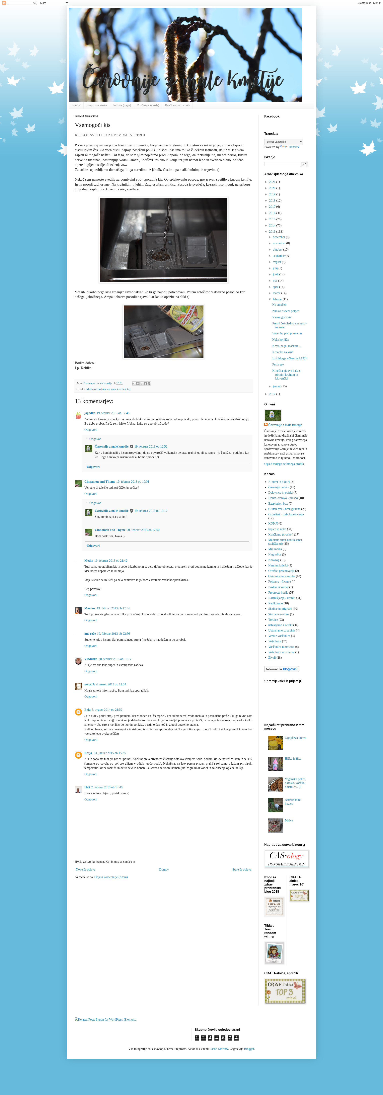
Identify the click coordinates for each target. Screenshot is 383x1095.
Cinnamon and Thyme (99, 481)
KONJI (273, 523)
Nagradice (274, 554)
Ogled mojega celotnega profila (284, 463)
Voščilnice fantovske (281, 646)
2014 (272, 225)
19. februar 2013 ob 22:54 (113, 608)
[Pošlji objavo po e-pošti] (134, 383)
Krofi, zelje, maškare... (286, 346)
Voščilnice (274, 641)
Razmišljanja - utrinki (281, 598)
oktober (278, 249)
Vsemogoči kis (281, 317)
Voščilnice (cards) (148, 105)
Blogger (249, 1049)
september (279, 255)
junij (276, 274)
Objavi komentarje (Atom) (111, 877)
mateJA (89, 684)
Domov (76, 105)
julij (275, 268)
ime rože (90, 633)
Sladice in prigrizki (280, 608)
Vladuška (90, 659)
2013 (272, 231)
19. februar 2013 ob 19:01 (132, 481)
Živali (272, 657)
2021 (272, 182)
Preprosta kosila (97, 105)
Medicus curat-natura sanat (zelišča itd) (108, 389)
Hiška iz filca (293, 758)
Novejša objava (85, 869)
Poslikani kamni (278, 587)
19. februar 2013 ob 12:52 (150, 446)
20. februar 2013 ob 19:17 (115, 659)
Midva (289, 820)
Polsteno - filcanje (279, 581)
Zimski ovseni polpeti (285, 311)
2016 (272, 213)
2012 (272, 394)
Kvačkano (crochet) (177, 105)
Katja (88, 753)
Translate (294, 147)
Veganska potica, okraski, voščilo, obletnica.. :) (295, 782)
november (279, 243)
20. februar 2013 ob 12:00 (143, 530)
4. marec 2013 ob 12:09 (111, 684)
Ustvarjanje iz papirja (281, 630)
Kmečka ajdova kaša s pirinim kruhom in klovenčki (286, 374)
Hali (87, 787)
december (279, 237)
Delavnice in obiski (280, 492)
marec (277, 293)
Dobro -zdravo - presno (283, 498)
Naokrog (273, 560)
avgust (277, 262)
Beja (87, 709)
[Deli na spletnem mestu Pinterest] (149, 383)
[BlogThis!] (138, 383)
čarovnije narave (278, 487)
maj (275, 280)
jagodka (89, 413)
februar (278, 299)
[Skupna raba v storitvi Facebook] (145, 383)
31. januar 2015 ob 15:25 (110, 753)
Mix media (275, 549)
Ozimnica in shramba (281, 576)
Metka (88, 560)
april (276, 287)
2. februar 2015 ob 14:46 (106, 787)
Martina (90, 608)
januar (277, 386)
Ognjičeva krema (295, 737)
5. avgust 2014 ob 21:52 (107, 709)
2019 (272, 194)
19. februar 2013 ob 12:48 (113, 413)
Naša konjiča (280, 339)
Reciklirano (275, 603)
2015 (272, 219)
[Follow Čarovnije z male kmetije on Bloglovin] (281, 671)
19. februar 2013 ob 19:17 (150, 510)
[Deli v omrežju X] (141, 383)
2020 (272, 188)
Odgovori (90, 429)
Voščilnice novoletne (281, 652)
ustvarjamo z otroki (280, 625)
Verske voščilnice (279, 635)
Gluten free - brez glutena (284, 509)
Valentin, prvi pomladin (287, 333)
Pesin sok (278, 364)
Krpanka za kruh (282, 352)
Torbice (273, 619)
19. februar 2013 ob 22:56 (113, 633)
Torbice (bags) (122, 105)
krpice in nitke (277, 529)
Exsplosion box (278, 503)
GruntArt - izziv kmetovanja (286, 514)
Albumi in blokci (279, 481)
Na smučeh (279, 304)
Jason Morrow (219, 1049)
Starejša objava (241, 869)
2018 (272, 200)
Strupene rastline (278, 614)
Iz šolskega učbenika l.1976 (289, 358)
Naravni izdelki (278, 565)
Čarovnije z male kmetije (111, 446)
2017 (272, 206)
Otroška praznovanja (281, 570)
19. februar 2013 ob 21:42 (110, 560)
